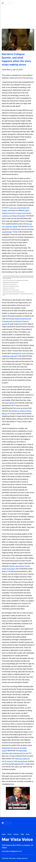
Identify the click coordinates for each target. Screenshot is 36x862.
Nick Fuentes (9, 403)
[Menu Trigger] (32, 6)
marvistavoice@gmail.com (12, 851)
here (31, 78)
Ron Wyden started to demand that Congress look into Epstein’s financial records (16, 321)
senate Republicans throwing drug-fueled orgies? (17, 748)
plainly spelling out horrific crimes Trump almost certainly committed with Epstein (16, 213)
